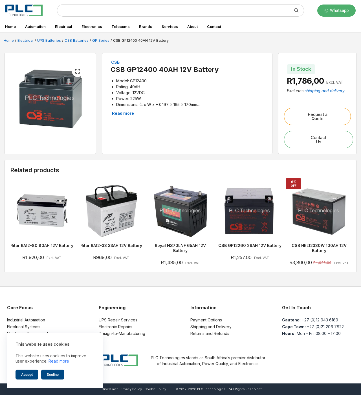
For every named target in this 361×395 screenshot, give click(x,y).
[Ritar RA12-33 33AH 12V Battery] (111, 211)
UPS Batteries (49, 40)
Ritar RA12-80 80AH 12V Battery (41, 245)
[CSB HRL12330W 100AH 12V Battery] (319, 211)
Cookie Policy (155, 389)
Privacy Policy (131, 389)
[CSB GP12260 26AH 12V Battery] (250, 211)
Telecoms (120, 26)
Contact (214, 26)
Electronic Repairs (115, 326)
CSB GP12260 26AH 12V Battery (249, 245)
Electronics (92, 26)
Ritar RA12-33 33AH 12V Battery (111, 245)
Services (170, 26)
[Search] (296, 10)
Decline (53, 374)
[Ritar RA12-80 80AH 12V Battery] (42, 211)
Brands (145, 26)
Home (10, 26)
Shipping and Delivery (211, 326)
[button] (77, 71)
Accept (27, 374)
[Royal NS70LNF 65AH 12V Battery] (180, 211)
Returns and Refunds (209, 333)
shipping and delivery (325, 90)
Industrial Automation (26, 319)
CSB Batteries (77, 40)
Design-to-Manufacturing (122, 333)
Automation (35, 26)
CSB (115, 62)
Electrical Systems (23, 326)
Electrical (63, 26)
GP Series (100, 40)
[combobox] (173, 10)
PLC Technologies (211, 389)
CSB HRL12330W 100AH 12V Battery (319, 248)
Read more (59, 361)
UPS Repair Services (118, 319)
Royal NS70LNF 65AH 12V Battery (180, 248)
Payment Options (206, 319)
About (192, 26)
